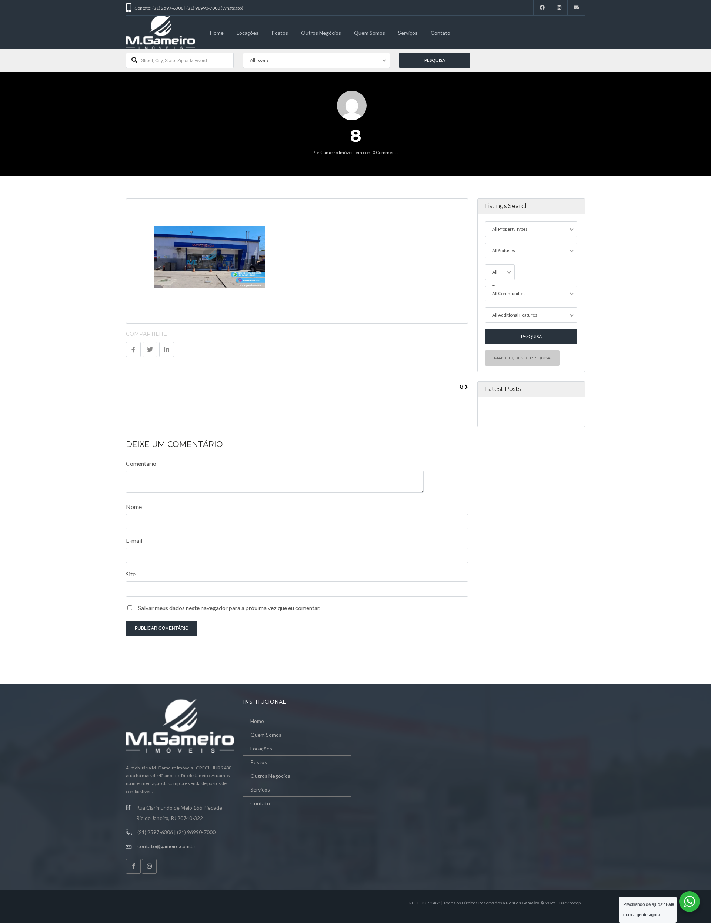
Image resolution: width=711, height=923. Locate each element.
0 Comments (385, 152)
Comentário (141, 463)
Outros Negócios (321, 33)
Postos (279, 33)
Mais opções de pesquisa (522, 358)
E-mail (134, 540)
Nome (134, 506)
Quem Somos (369, 33)
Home (217, 33)
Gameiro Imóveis (337, 152)
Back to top (570, 903)
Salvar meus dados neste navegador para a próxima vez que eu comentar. (229, 607)
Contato (440, 33)
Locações (247, 33)
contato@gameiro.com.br (166, 846)
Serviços (408, 33)
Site (131, 574)
